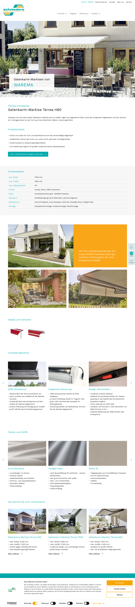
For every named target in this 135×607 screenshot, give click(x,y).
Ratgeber (73, 13)
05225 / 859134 (87, 2)
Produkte (60, 13)
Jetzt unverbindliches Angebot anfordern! (26, 154)
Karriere (129, 2)
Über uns (120, 2)
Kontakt (112, 2)
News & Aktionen (101, 2)
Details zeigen (97, 603)
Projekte (94, 13)
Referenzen (84, 13)
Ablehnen (120, 595)
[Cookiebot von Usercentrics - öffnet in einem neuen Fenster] (12, 603)
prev (3, 383)
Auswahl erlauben (119, 589)
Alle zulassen (119, 583)
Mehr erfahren (13, 554)
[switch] (53, 603)
